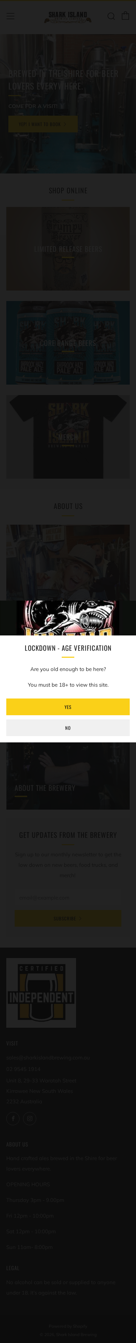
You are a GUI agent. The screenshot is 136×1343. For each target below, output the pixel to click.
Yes (68, 706)
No (68, 727)
